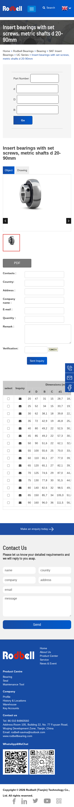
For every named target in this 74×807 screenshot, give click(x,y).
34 (44, 406)
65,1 (44, 458)
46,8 (60, 420)
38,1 (44, 413)
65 (29, 465)
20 (29, 398)
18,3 (69, 398)
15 (52, 398)
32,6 (69, 443)
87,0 (60, 472)
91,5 (60, 480)
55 (29, 450)
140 (36, 487)
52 (36, 406)
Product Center (49, 655)
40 (29, 428)
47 (36, 398)
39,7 (69, 458)
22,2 (69, 413)
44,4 (69, 472)
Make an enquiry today (34, 528)
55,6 (44, 450)
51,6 (44, 443)
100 (36, 450)
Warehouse (10, 704)
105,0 (60, 495)
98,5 (60, 487)
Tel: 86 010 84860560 (16, 720)
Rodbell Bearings (23, 51)
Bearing (41, 51)
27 (52, 458)
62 (36, 413)
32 (52, 487)
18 (52, 413)
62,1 (60, 443)
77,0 (60, 458)
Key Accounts (11, 708)
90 (36, 443)
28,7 (60, 398)
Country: (8, 281)
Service (44, 659)
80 (36, 428)
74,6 (44, 472)
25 (29, 406)
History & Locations (14, 700)
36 (52, 502)
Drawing (22, 170)
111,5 (60, 502)
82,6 (44, 487)
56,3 (69, 502)
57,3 (60, 435)
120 (36, 465)
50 (29, 443)
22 (52, 428)
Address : (9, 290)
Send (37, 625)
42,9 (44, 420)
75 (29, 480)
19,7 (69, 406)
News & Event (48, 663)
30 (29, 413)
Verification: (10, 348)
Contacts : (9, 273)
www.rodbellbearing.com (17, 736)
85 (36, 435)
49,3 (69, 487)
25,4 (69, 420)
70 (29, 472)
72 (36, 420)
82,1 (60, 465)
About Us (45, 652)
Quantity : (9, 317)
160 (36, 502)
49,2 (44, 428)
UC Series (23, 54)
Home (6, 51)
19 (52, 420)
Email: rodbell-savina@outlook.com (24, 732)
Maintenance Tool (13, 684)
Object (9, 170)
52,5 (60, 428)
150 (36, 495)
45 (29, 435)
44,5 (69, 480)
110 (36, 458)
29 (52, 472)
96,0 (44, 502)
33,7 (60, 406)
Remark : (8, 326)
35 (29, 420)
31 (44, 398)
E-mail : (8, 309)
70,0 (60, 450)
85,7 (44, 495)
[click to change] (53, 349)
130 (36, 480)
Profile (6, 696)
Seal (5, 680)
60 (29, 458)
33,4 (69, 450)
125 (36, 472)
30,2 (69, 428)
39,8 (60, 413)
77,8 (44, 480)
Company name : (9, 300)
